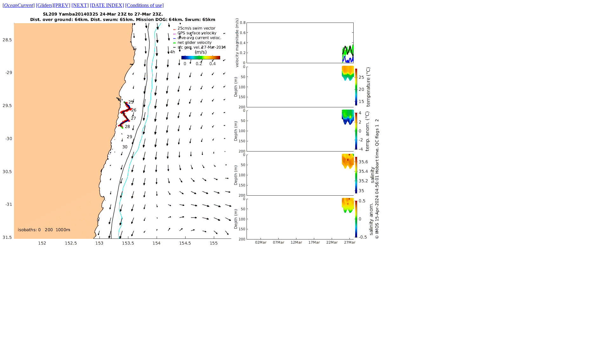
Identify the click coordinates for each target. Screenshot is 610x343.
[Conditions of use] (144, 5)
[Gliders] (45, 5)
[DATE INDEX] (107, 5)
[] (19, 5)
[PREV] (62, 5)
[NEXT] (80, 5)
